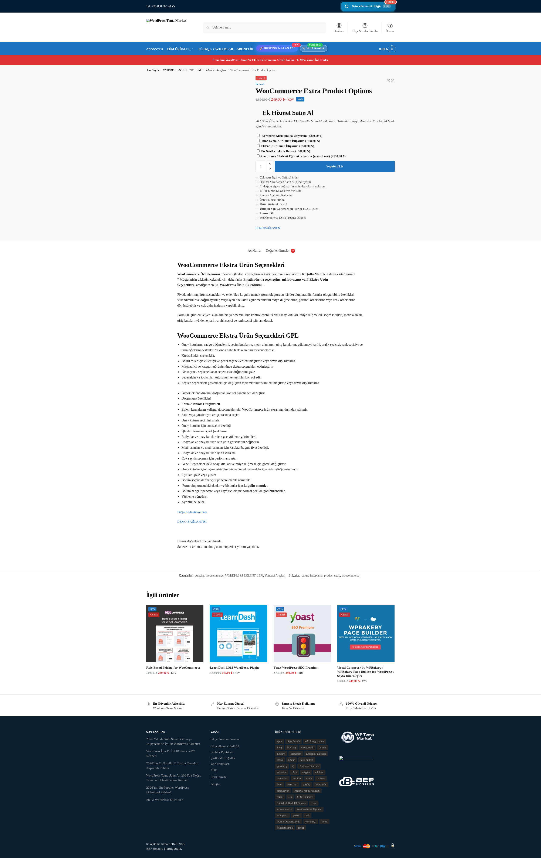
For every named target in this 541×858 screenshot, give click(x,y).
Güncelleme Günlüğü (373, 5)
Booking (291, 747)
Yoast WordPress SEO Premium (296, 667)
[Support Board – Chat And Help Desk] (392, 81)
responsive (320, 784)
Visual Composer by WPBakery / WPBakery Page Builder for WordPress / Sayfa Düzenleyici (365, 672)
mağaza (306, 772)
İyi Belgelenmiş (285, 827)
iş (293, 766)
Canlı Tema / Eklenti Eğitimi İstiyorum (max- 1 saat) (303, 156)
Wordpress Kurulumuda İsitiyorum (291, 135)
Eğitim (291, 759)
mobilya (297, 778)
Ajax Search (293, 741)
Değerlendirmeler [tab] (280, 250)
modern (321, 778)
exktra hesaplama (312, 575)
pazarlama (292, 784)
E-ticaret (281, 753)
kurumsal (281, 772)
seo (290, 796)
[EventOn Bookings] (388, 81)
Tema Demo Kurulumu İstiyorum (290, 141)
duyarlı (322, 747)
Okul (279, 784)
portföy (306, 784)
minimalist (282, 778)
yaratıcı (296, 815)
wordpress (282, 815)
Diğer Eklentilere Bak (192, 512)
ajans (279, 741)
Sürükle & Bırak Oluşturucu (291, 803)
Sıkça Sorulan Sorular (365, 31)
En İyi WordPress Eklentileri (164, 799)
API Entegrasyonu (314, 741)
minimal (319, 772)
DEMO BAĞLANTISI (268, 228)
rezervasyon (283, 790)
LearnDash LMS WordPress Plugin (234, 667)
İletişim (215, 784)
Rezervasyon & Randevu (306, 790)
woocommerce (350, 575)
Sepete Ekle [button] (174, 681)
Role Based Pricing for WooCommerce (173, 667)
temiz (313, 803)
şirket (301, 827)
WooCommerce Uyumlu (309, 809)
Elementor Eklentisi (316, 753)
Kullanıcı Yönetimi (309, 766)
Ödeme (390, 31)
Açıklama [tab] (254, 250)
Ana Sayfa (152, 70)
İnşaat (324, 821)
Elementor (296, 753)
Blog (213, 769)
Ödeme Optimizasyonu (288, 821)
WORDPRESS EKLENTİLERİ (182, 70)
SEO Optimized (305, 796)
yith (307, 815)
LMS (294, 772)
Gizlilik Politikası (221, 752)
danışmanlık (307, 747)
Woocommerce (214, 575)
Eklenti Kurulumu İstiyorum (287, 146)
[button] (387, 49)
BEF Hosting (154, 848)
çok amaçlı (310, 821)
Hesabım (339, 31)
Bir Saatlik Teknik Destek (285, 151)
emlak (280, 759)
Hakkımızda (218, 777)
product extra (332, 575)
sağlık (280, 796)
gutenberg (282, 766)
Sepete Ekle (334, 166)
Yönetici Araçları (215, 70)
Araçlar (199, 575)
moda (309, 778)
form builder (306, 759)
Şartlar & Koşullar (222, 758)
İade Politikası (219, 763)
